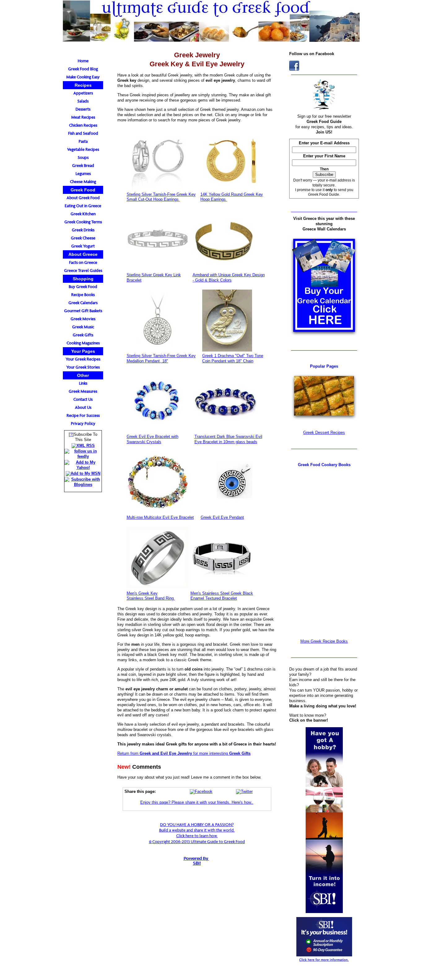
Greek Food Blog (83, 69)
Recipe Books (83, 294)
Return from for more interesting (184, 753)
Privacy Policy (83, 423)
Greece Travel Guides (83, 270)
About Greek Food (83, 197)
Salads (83, 101)
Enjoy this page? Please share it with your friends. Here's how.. (196, 802)
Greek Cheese (83, 238)
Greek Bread (83, 165)
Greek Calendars (83, 302)
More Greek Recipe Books (324, 641)
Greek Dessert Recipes (324, 432)
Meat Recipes (83, 117)
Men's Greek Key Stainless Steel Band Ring (151, 596)
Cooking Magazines (83, 343)
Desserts (83, 109)
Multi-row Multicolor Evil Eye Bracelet (160, 517)
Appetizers (83, 93)
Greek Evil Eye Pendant (222, 517)
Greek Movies (83, 318)
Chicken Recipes (83, 125)
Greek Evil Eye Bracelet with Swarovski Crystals (152, 439)
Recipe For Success (83, 415)
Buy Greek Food (83, 286)
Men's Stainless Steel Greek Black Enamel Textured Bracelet (221, 596)
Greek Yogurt (83, 246)
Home (83, 60)
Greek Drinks (83, 230)
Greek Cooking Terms (83, 222)
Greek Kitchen (83, 213)
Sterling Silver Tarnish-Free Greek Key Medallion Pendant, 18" (161, 358)
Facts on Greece (83, 262)
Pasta (83, 141)
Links (83, 383)
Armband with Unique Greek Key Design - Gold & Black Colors (229, 277)
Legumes (83, 173)
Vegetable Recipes (83, 149)
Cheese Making (83, 181)
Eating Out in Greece (83, 205)
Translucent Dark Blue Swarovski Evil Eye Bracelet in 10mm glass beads (228, 439)
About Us (83, 407)
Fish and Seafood (83, 133)
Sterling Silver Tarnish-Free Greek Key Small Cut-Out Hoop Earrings (161, 197)
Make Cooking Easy (83, 77)
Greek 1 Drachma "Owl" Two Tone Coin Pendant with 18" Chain (232, 358)
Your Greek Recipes (83, 359)
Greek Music (83, 327)
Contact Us (83, 399)
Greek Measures (83, 391)
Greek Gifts (83, 335)
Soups (83, 157)
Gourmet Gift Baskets (83, 310)
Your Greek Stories (83, 367)
